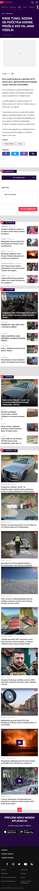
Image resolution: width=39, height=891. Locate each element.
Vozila (20, 144)
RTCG (8, 74)
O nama (3, 870)
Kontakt (24, 874)
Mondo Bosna (7, 858)
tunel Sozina (9, 144)
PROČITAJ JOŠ (11, 451)
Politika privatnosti (8, 881)
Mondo (5, 850)
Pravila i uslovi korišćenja (26, 882)
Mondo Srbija (7, 854)
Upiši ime (5, 188)
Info (3, 14)
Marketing (24, 870)
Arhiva (23, 877)
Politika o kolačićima (8, 877)
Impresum (4, 874)
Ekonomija (9, 14)
